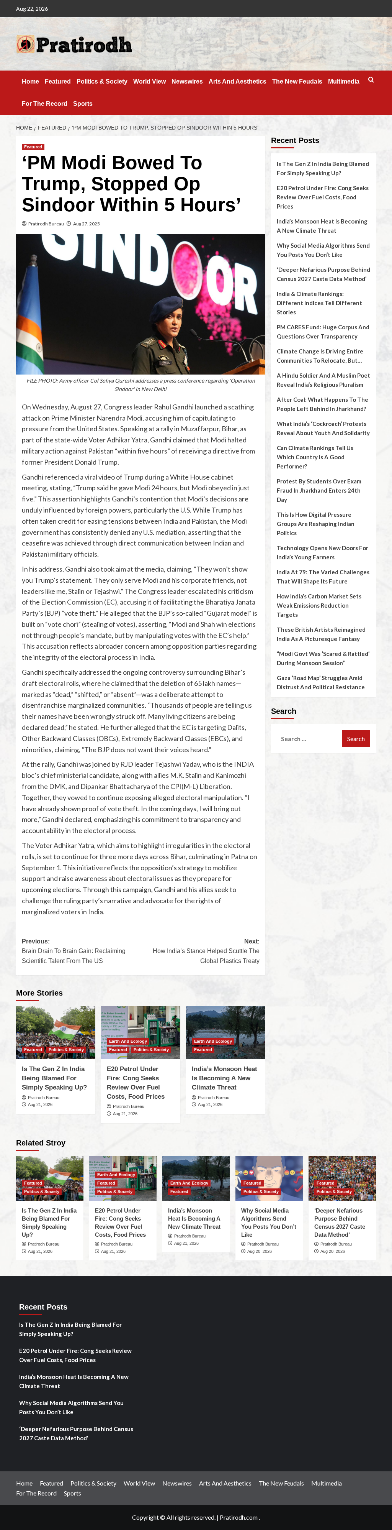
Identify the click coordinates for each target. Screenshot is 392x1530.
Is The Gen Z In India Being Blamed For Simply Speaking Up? (54, 1078)
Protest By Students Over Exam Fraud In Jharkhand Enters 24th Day (319, 490)
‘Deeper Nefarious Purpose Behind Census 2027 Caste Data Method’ (323, 274)
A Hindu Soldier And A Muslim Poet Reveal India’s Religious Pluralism (323, 380)
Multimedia (343, 81)
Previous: (74, 951)
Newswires (187, 81)
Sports (83, 103)
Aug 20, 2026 (259, 1251)
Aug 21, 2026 (40, 1104)
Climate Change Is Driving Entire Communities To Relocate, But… (320, 356)
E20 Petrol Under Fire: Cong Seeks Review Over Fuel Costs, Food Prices (323, 197)
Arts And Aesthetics (237, 81)
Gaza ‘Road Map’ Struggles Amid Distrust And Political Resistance (321, 682)
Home (30, 81)
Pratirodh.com (239, 1517)
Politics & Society (102, 81)
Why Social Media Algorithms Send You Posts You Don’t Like (323, 250)
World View (149, 81)
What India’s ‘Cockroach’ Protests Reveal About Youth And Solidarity (323, 428)
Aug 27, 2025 (86, 224)
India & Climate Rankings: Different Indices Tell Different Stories (319, 303)
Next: (206, 951)
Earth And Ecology (128, 1041)
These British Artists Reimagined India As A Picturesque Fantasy (321, 634)
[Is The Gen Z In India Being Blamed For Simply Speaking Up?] (55, 1032)
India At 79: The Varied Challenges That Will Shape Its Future (323, 577)
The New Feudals (297, 81)
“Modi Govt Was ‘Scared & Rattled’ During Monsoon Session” (323, 658)
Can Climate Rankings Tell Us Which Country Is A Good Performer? (315, 457)
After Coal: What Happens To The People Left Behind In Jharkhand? (322, 404)
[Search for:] (309, 738)
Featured (58, 81)
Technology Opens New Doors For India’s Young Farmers (322, 552)
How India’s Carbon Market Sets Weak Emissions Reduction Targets (319, 605)
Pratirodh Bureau (46, 224)
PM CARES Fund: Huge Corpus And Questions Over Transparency (323, 332)
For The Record (44, 103)
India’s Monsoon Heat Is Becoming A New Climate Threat (224, 1078)
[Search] (371, 80)
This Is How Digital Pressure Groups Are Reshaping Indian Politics (315, 523)
